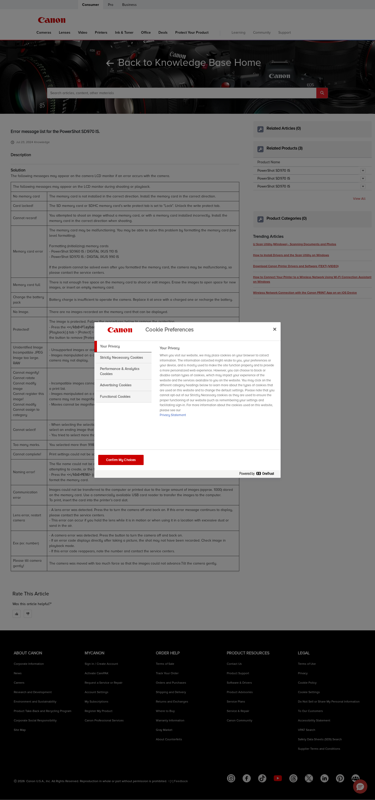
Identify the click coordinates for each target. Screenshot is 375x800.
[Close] (274, 329)
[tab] (123, 346)
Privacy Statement (173, 415)
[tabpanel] (218, 383)
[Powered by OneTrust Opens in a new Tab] (258, 474)
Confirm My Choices (121, 460)
